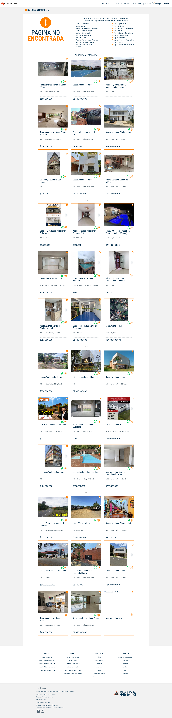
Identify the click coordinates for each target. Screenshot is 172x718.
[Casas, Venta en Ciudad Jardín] (119, 116)
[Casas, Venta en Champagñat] (119, 507)
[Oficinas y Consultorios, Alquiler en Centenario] (119, 262)
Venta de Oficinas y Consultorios (47, 667)
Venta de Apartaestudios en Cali (47, 663)
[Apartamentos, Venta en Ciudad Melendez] (53, 309)
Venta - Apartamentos (120, 24)
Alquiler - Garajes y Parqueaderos (124, 40)
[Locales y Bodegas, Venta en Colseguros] (86, 309)
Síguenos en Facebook (99, 673)
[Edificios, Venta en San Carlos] (53, 456)
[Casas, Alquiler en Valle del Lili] (86, 116)
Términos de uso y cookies (43, 702)
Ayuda (99, 670)
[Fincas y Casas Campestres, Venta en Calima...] (119, 214)
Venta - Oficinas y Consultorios (123, 33)
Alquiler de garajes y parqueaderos (73, 673)
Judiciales (125, 673)
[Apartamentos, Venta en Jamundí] (86, 262)
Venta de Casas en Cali (46, 657)
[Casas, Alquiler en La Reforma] (53, 408)
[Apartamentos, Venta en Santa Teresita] (53, 116)
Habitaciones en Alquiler (73, 667)
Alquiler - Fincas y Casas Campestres (87, 40)
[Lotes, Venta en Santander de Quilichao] (53, 507)
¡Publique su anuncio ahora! (125, 657)
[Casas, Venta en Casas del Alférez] (119, 163)
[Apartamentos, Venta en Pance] (86, 602)
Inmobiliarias (117, 4)
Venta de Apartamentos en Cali (46, 660)
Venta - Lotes (118, 31)
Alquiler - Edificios (119, 38)
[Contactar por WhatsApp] (62, 82)
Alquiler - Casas (81, 38)
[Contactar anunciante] (65, 82)
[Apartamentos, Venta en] (119, 602)
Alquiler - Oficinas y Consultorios (124, 45)
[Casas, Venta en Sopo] (119, 408)
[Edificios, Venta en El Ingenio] (86, 361)
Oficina (99, 657)
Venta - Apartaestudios (83, 24)
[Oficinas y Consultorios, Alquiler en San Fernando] (119, 68)
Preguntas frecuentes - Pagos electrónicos (47, 705)
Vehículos (125, 663)
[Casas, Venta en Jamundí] (53, 262)
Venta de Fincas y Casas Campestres (47, 670)
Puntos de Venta (99, 660)
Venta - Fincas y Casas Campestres (87, 28)
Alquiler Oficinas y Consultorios (73, 670)
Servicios (79, 47)
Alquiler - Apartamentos (121, 35)
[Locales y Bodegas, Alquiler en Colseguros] (53, 214)
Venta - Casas (80, 26)
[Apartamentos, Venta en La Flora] (53, 602)
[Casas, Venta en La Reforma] (53, 361)
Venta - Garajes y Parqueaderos (123, 28)
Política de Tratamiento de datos (44, 697)
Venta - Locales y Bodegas (84, 31)
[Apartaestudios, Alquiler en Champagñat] (86, 214)
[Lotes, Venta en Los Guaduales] (53, 554)
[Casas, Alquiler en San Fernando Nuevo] (86, 554)
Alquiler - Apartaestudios (83, 35)
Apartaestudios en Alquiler (72, 663)
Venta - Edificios (119, 26)
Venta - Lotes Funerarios (83, 33)
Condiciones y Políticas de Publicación (46, 694)
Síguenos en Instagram (99, 677)
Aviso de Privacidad (41, 700)
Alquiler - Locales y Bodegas (85, 42)
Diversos (125, 670)
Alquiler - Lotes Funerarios (84, 45)
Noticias (127, 4)
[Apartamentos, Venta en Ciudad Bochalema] (119, 456)
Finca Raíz (105, 4)
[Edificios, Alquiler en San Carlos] (53, 163)
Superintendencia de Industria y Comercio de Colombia (50, 708)
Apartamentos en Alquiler (73, 657)
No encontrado (36, 10)
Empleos (125, 667)
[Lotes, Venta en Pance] (119, 309)
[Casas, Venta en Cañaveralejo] (86, 456)
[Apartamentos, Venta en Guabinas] (86, 408)
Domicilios (99, 663)
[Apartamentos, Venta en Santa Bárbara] (53, 68)
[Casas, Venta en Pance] (86, 68)
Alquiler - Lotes (118, 42)
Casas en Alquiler (73, 660)
